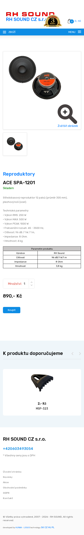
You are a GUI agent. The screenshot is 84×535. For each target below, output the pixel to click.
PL (53, 527)
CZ (46, 527)
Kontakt (8, 498)
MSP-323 (42, 408)
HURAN (18, 527)
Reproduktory (19, 174)
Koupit (11, 310)
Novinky (8, 477)
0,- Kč (78, 21)
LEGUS (27, 527)
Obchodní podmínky (15, 487)
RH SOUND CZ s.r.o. (24, 439)
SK (42, 527)
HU (49, 527)
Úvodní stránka (12, 471)
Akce (6, 482)
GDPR (6, 493)
